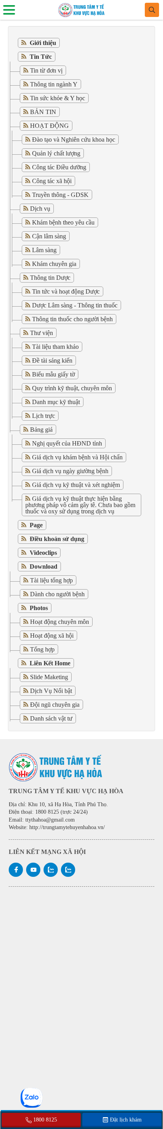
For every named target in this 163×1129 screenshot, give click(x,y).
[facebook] (16, 870)
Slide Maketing (49, 677)
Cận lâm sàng (49, 236)
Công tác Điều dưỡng (59, 167)
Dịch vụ (40, 208)
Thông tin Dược (50, 277)
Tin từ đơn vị (46, 70)
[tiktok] (68, 870)
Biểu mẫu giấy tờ (53, 374)
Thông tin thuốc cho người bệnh (72, 319)
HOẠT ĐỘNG (49, 125)
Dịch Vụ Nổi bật (51, 690)
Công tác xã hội (52, 181)
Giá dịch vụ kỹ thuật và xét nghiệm (76, 484)
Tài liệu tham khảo (55, 346)
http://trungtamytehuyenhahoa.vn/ (67, 827)
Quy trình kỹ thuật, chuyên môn (72, 388)
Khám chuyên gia (54, 263)
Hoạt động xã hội (52, 635)
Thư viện (41, 333)
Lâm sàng (44, 250)
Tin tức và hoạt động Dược (66, 291)
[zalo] (51, 870)
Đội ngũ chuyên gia (55, 704)
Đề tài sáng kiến (52, 360)
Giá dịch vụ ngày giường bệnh (70, 471)
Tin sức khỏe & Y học (57, 98)
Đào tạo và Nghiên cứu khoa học (73, 139)
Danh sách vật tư (51, 718)
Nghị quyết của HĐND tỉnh (67, 443)
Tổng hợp (42, 649)
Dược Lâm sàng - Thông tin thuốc (75, 305)
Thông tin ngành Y (54, 84)
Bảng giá (41, 429)
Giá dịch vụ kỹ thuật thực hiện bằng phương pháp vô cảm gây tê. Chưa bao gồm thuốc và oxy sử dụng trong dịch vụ (80, 505)
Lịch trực (43, 415)
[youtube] (33, 870)
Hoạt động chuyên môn (59, 621)
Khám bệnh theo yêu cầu (63, 222)
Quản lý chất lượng (56, 153)
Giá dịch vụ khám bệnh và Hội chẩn (77, 457)
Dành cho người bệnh (57, 594)
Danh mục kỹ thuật (56, 402)
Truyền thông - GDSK (60, 194)
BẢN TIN (43, 112)
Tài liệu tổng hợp (51, 580)
